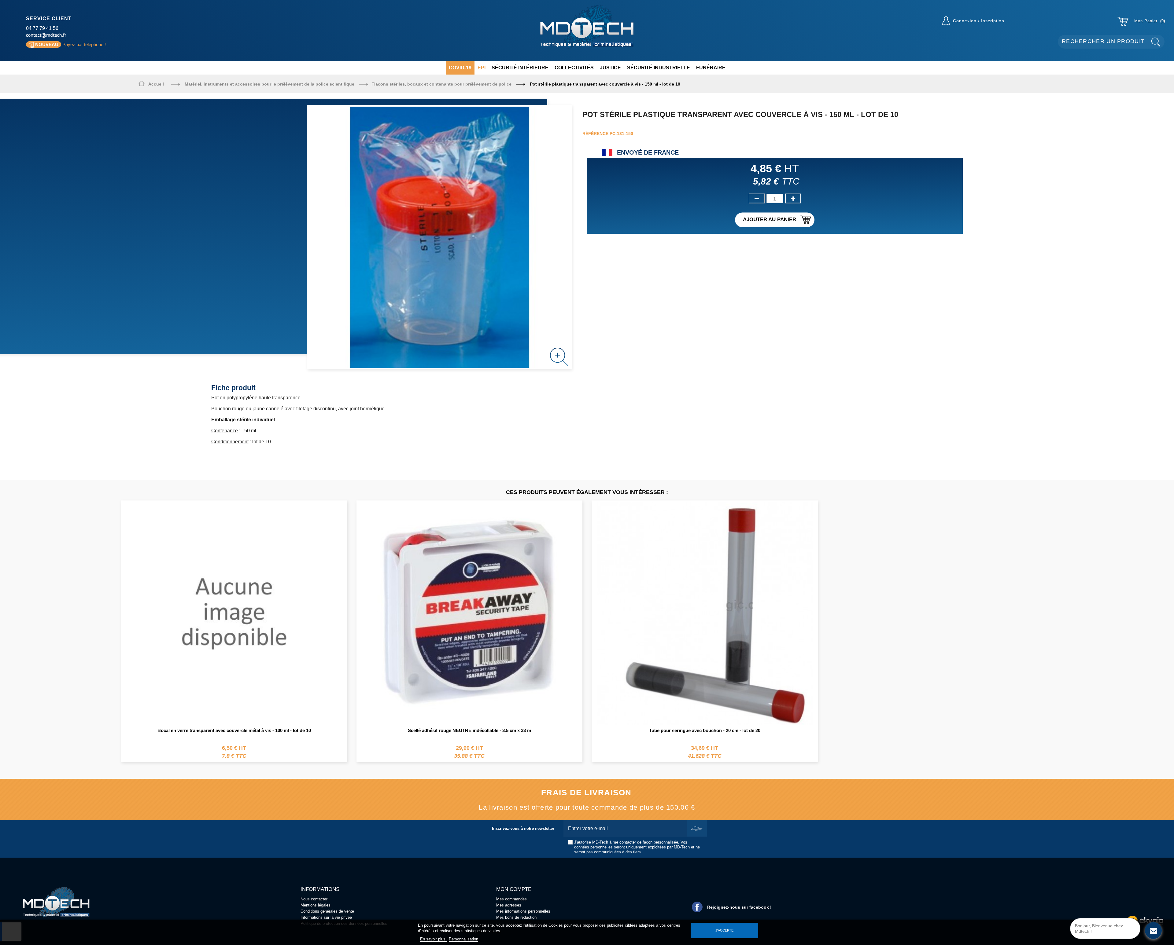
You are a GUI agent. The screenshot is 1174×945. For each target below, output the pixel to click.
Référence (595, 133)
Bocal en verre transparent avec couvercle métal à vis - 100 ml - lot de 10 (234, 730)
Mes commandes (511, 899)
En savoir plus (433, 939)
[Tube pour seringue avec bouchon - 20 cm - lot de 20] (705, 612)
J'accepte (724, 930)
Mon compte (513, 889)
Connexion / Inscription (978, 20)
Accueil (156, 84)
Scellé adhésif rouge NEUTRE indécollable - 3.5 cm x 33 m (469, 730)
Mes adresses (508, 905)
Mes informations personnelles (523, 911)
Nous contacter (314, 899)
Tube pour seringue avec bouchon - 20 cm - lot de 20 (704, 730)
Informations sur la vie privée (326, 917)
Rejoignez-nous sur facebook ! (739, 907)
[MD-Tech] (587, 27)
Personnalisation (463, 939)
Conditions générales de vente (327, 911)
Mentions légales (315, 905)
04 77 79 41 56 (42, 28)
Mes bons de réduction (516, 917)
